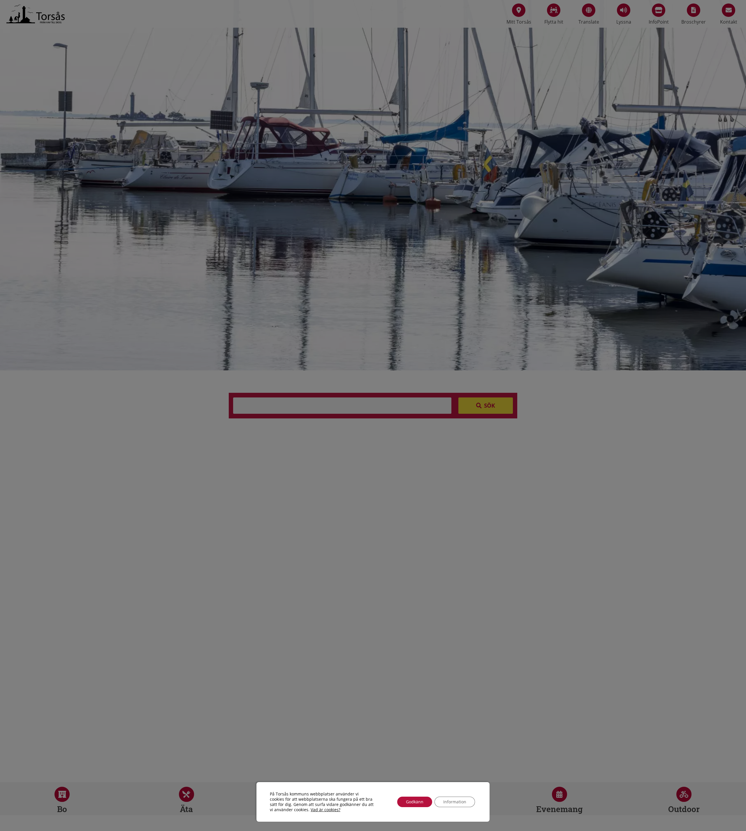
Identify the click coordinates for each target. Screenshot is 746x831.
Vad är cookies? (325, 809)
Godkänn (414, 802)
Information (454, 802)
